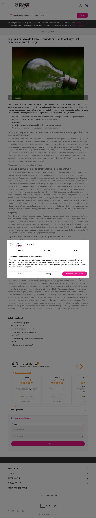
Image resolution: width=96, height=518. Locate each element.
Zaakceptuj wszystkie (75, 274)
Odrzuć (21, 274)
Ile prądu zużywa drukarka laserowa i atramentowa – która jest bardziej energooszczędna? (48, 117)
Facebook (8, 511)
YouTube (13, 511)
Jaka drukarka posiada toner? (22, 329)
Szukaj (82, 15)
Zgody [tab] (21, 250)
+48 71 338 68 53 (78, 25)
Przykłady (16, 122)
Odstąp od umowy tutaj (48, 495)
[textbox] (48, 429)
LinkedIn (23, 511)
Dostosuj (47, 274)
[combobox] (48, 429)
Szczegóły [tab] (48, 250)
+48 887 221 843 (82, 23)
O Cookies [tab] (75, 250)
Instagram (18, 511)
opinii (40, 366)
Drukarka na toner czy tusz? (22, 345)
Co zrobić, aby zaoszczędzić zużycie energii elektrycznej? (35, 128)
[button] (81, 366)
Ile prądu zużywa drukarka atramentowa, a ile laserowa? (34, 119)
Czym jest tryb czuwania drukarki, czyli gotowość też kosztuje (36, 125)
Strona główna (16, 410)
